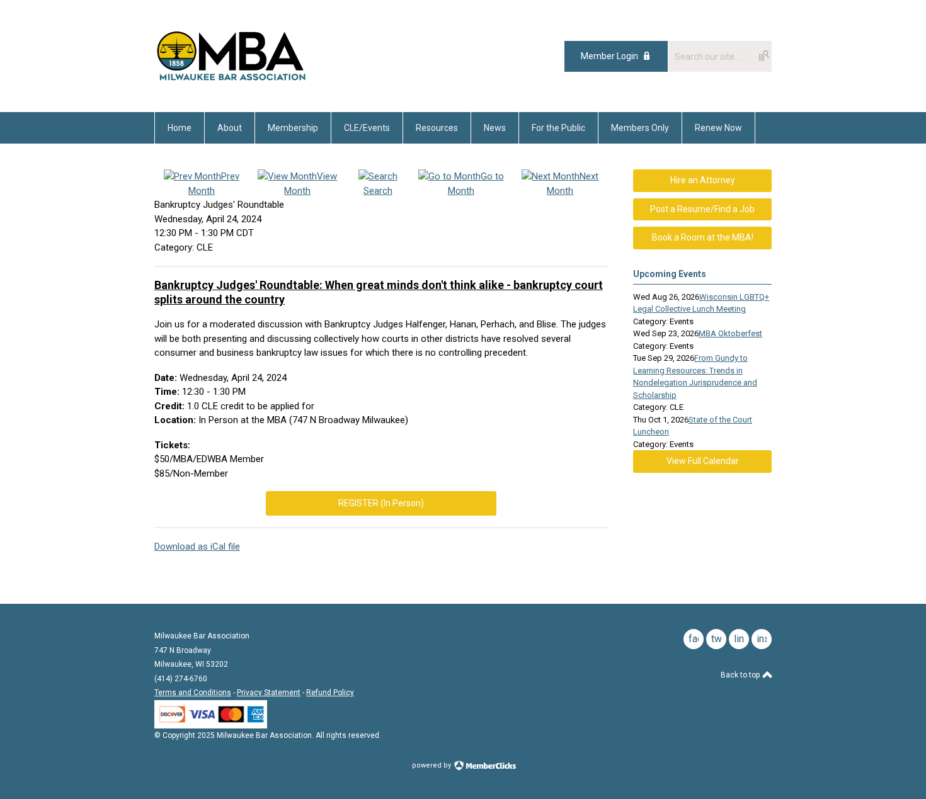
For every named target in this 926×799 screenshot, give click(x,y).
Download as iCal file (197, 546)
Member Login (609, 56)
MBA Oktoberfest (730, 333)
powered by (432, 765)
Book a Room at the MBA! (702, 237)
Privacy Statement (268, 692)
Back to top (741, 675)
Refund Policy (330, 692)
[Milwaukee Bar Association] (231, 83)
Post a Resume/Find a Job (702, 209)
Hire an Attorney (702, 180)
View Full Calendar (702, 461)
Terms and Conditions (192, 692)
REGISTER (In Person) (381, 503)
